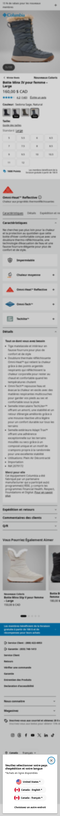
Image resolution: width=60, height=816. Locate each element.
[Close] (51, 760)
